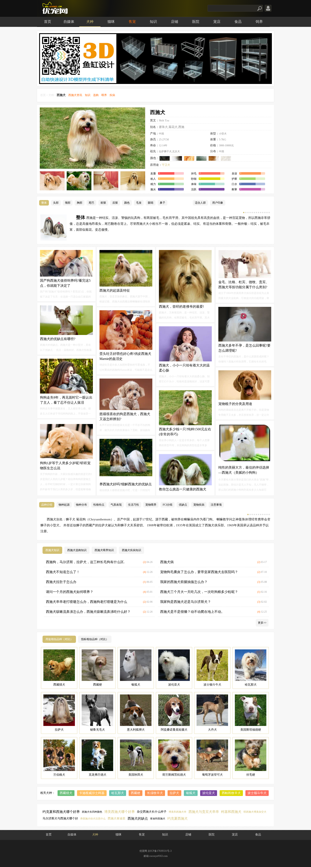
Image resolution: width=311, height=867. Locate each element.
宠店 (216, 22)
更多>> (262, 622)
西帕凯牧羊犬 (231, 793)
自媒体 (68, 22)
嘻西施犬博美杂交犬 (255, 811)
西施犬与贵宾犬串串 (204, 811)
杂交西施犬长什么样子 (152, 811)
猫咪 (111, 22)
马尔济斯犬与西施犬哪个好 (60, 818)
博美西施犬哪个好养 (119, 811)
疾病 (112, 95)
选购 (96, 95)
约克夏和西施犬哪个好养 (61, 811)
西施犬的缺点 (138, 818)
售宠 (132, 22)
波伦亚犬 (208, 793)
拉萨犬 (174, 793)
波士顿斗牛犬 (257, 793)
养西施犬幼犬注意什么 (93, 818)
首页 (47, 22)
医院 (195, 22)
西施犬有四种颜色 (92, 811)
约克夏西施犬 (177, 818)
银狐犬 (190, 793)
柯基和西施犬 (231, 811)
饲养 (259, 22)
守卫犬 (166, 164)
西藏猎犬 (66, 793)
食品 (238, 22)
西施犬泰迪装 (116, 818)
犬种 (90, 22)
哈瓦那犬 (117, 793)
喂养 (104, 95)
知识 (153, 22)
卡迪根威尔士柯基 (92, 793)
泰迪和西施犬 (157, 818)
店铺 (174, 22)
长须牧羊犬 (155, 793)
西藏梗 (135, 793)
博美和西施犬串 (177, 811)
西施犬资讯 (75, 95)
